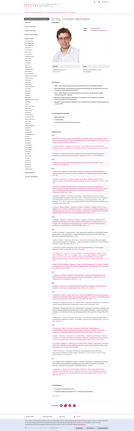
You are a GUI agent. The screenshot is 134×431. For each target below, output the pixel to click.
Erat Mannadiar (28, 132)
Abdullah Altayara (29, 78)
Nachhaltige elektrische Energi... (61, 12)
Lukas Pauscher (28, 67)
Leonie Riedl (27, 140)
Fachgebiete (49, 12)
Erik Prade (27, 136)
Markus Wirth (28, 164)
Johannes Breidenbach (30, 86)
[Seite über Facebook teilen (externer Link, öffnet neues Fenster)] (69, 406)
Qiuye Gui (27, 104)
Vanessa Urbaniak (29, 45)
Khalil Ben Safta (28, 84)
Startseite (28, 22)
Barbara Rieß (28, 143)
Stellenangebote (30, 172)
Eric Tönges (27, 153)
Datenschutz (62, 416)
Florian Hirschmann (29, 117)
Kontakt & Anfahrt (30, 416)
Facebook (78, 416)
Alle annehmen (90, 428)
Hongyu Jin (27, 123)
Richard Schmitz (28, 149)
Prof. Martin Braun (29, 41)
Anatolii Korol (28, 127)
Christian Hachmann (29, 56)
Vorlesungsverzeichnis (47, 416)
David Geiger (28, 101)
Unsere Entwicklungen (31, 34)
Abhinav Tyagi (28, 156)
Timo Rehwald (28, 138)
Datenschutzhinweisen (79, 424)
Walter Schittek (28, 147)
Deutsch (107, 1)
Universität (26, 12)
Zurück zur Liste (55, 395)
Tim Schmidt (28, 47)
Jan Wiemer (27, 160)
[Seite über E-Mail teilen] (61, 406)
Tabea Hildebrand (29, 114)
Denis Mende (28, 62)
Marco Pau (27, 65)
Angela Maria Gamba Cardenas (32, 99)
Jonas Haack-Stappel (29, 106)
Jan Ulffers (27, 158)
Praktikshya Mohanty (29, 134)
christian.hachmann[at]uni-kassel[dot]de (101, 30)
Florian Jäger (28, 121)
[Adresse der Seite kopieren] (74, 406)
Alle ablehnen (79, 428)
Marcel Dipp (27, 93)
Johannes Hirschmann (30, 119)
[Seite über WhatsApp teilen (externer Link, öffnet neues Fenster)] (65, 406)
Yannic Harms (28, 58)
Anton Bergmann (28, 49)
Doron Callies (28, 88)
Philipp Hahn (27, 108)
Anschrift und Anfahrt (31, 176)
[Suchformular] (95, 2)
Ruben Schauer (28, 71)
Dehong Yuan (28, 166)
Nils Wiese (27, 162)
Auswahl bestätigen (103, 428)
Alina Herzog (28, 112)
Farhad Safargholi (29, 69)
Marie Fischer (28, 97)
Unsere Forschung (30, 26)
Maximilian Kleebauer (30, 125)
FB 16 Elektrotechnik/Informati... (37, 12)
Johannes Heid (28, 110)
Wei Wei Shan (28, 151)
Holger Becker (28, 82)
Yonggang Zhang (28, 169)
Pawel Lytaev (28, 130)
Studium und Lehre (30, 30)
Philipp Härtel (28, 60)
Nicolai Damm (28, 91)
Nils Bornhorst (28, 52)
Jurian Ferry (27, 95)
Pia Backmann (28, 80)
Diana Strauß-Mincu (29, 73)
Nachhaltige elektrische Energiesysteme (36, 19)
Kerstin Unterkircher (29, 43)
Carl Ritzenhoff (28, 145)
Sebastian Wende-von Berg (31, 75)
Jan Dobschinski (28, 54)
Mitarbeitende (72, 12)
